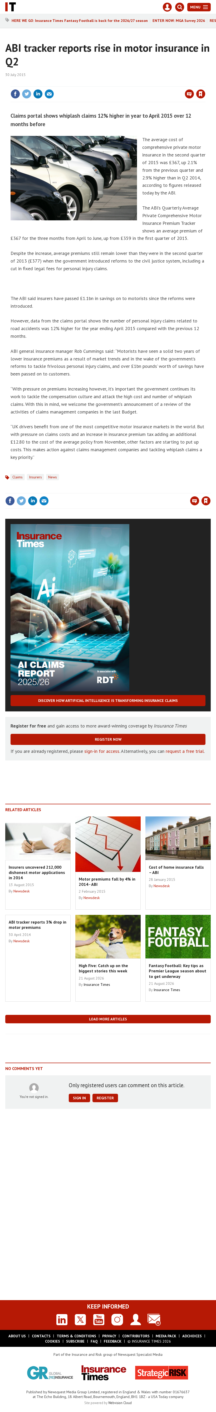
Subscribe (75, 1341)
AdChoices (192, 1336)
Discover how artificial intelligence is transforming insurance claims (108, 700)
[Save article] (200, 94)
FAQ (94, 1341)
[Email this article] (49, 94)
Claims (17, 477)
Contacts (41, 1336)
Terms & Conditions (76, 1336)
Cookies (52, 1341)
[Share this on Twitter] (26, 94)
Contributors (136, 1336)
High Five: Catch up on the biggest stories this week (103, 968)
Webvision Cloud (120, 1403)
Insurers (35, 477)
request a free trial (185, 751)
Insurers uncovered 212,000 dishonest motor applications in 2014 (37, 872)
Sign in (138, 83)
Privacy (109, 1336)
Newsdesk (21, 891)
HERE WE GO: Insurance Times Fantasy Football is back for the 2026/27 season (80, 20)
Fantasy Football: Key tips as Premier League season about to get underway (177, 971)
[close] (204, 83)
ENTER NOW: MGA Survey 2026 (179, 20)
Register (105, 1098)
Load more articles (108, 1019)
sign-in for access (101, 751)
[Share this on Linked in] (38, 94)
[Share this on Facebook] (15, 94)
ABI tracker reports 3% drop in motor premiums (37, 924)
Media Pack (166, 1336)
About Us (17, 1336)
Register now (108, 739)
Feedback (112, 1341)
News (52, 477)
